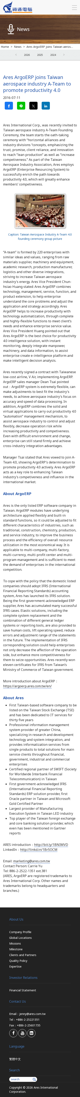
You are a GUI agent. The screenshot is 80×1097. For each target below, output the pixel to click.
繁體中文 (15, 1059)
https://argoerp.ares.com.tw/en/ (27, 686)
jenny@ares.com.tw (32, 1014)
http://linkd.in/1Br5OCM (38, 849)
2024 (53, 55)
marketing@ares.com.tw (31, 861)
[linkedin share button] (46, 106)
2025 (40, 55)
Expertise (15, 966)
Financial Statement (22, 990)
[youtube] (22, 1033)
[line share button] (21, 106)
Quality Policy (18, 961)
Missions (15, 943)
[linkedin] (31, 1033)
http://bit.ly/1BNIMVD (51, 844)
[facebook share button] (9, 106)
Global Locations (20, 938)
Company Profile (20, 932)
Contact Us (17, 1001)
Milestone (16, 949)
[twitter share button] (33, 106)
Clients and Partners (22, 955)
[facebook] (13, 1033)
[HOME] (17, 11)
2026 (27, 55)
